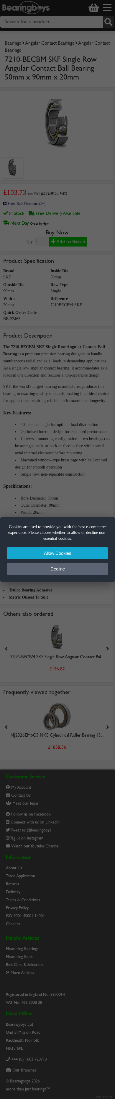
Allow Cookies (57, 553)
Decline (57, 568)
